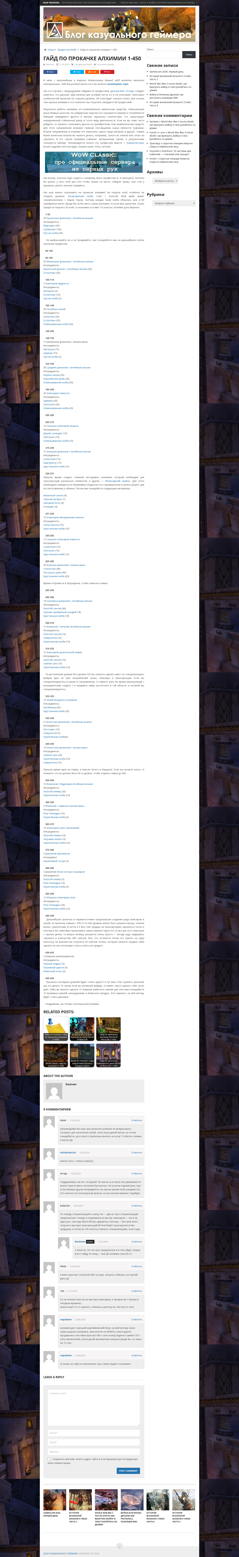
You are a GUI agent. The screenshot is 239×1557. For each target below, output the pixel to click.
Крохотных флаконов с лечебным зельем (70, 218)
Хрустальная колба (54, 466)
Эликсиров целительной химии (64, 652)
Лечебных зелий (56, 309)
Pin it (108, 72)
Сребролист (50, 229)
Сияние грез (50, 663)
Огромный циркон (53, 967)
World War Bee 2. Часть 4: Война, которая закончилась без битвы (92, 3)
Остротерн (49, 272)
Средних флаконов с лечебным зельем (68, 367)
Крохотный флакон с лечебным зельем (65, 268)
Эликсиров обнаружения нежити (65, 517)
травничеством (135, 142)
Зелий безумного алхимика (62, 699)
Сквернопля (50, 637)
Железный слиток (53, 495)
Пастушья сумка (52, 572)
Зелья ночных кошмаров (71, 871)
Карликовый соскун (54, 861)
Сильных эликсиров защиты (63, 425)
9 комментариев (105, 64)
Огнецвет (48, 506)
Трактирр (155, 143)
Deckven (50, 64)
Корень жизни (51, 374)
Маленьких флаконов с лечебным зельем (70, 261)
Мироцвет (49, 225)
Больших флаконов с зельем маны (66, 565)
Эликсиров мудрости (57, 283)
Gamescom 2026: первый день (167, 71)
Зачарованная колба (82, 196)
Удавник (48, 353)
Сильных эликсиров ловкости (63, 539)
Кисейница (49, 707)
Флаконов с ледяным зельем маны (64, 805)
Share (51, 72)
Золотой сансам (52, 608)
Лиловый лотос (51, 502)
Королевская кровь (54, 378)
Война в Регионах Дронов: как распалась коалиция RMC (166, 96)
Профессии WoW (83, 64)
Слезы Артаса (51, 524)
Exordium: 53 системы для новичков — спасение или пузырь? (170, 152)
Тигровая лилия (52, 839)
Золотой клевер (52, 791)
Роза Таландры (51, 813)
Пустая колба (50, 233)
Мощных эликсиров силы (61, 897)
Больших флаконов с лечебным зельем (69, 451)
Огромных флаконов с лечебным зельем (69, 600)
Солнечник (49, 459)
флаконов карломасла (57, 853)
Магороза (48, 290)
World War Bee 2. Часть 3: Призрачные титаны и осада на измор (169, 3)
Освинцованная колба (55, 324)
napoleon (66, 1319)
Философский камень (117, 480)
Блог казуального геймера (60, 1553)
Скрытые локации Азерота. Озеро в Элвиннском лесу (171, 145)
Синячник (49, 316)
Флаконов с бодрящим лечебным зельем (70, 783)
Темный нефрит (52, 963)
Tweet (78, 72)
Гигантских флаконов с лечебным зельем (68, 721)
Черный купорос (52, 499)
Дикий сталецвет (53, 433)
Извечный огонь (52, 971)
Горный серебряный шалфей (59, 612)
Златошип (49, 404)
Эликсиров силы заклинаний (63, 827)
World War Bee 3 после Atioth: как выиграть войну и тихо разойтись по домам (170, 87)
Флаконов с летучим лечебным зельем (68, 626)
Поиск (150, 49)
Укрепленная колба (54, 641)
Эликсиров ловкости (58, 393)
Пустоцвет (49, 729)
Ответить (137, 1120)
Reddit (93, 72)
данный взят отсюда (122, 90)
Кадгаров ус (50, 462)
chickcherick (68, 1152)
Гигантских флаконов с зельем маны (67, 747)
